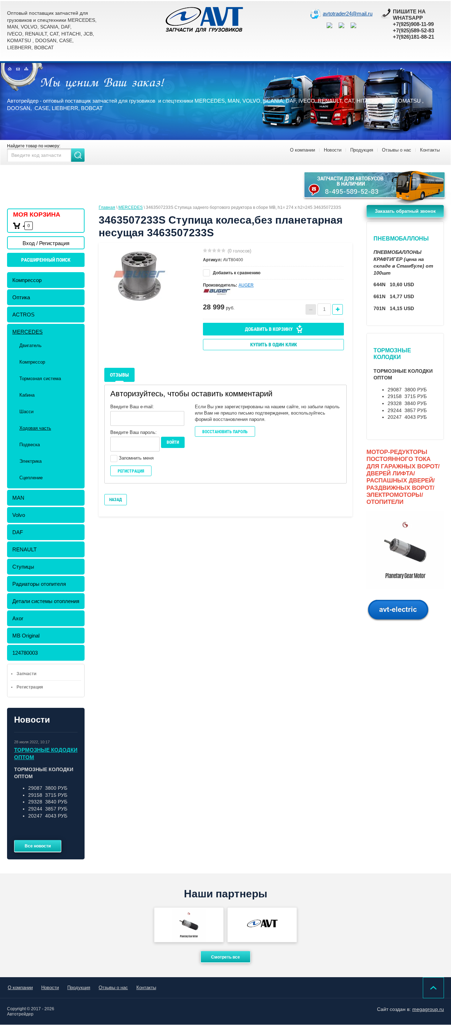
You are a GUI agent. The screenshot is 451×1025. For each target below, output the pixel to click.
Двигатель (30, 345)
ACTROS (23, 315)
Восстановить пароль (225, 431)
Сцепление (31, 477)
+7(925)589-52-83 (413, 30)
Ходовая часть (35, 428)
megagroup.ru (428, 1009)
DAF (17, 532)
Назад (115, 499)
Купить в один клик (273, 344)
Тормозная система (40, 378)
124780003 (25, 653)
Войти (173, 442)
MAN (18, 498)
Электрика (30, 461)
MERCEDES (27, 332)
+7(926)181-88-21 (413, 37)
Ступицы (23, 567)
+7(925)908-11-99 (413, 24)
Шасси (26, 411)
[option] (139, 276)
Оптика (21, 297)
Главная (107, 207)
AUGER (246, 285)
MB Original (25, 636)
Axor (17, 618)
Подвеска (29, 444)
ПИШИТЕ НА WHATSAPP (409, 14)
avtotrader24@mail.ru (347, 14)
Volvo (18, 515)
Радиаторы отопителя (39, 584)
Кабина (27, 395)
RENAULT (24, 549)
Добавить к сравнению (236, 272)
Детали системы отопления (45, 601)
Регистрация (131, 471)
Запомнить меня (135, 458)
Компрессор (27, 280)
